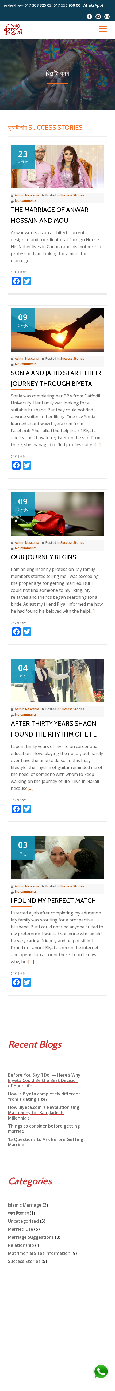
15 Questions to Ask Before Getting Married (45, 1142)
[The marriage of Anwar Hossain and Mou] (57, 166)
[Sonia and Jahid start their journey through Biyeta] (57, 329)
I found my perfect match (53, 901)
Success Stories (72, 195)
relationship (21, 1245)
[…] (98, 445)
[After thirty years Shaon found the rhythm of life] (57, 680)
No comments (26, 200)
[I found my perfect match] (57, 857)
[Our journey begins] (57, 513)
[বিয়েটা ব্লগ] (15, 30)
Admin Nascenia (27, 195)
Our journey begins (43, 557)
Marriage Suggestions (31, 1237)
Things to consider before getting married (44, 1128)
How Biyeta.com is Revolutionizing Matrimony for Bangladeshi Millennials (43, 1112)
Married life (20, 1229)
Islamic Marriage (24, 1205)
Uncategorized (23, 1221)
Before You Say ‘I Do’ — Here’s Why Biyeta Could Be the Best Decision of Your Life (44, 1080)
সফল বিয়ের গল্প (18, 1213)
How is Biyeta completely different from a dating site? (44, 1096)
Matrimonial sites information (39, 1253)
